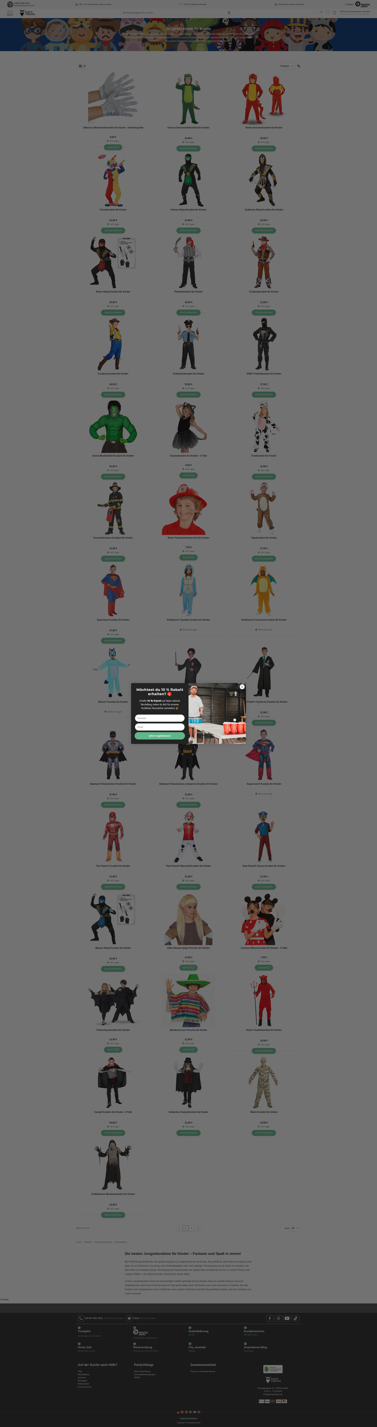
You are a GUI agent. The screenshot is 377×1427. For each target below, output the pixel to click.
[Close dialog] (242, 686)
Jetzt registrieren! (160, 735)
